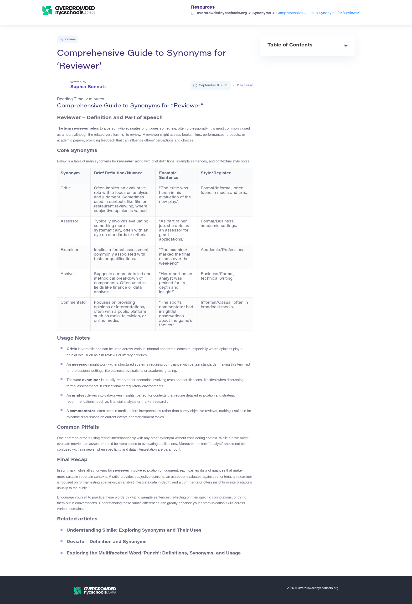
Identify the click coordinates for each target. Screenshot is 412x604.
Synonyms (67, 39)
